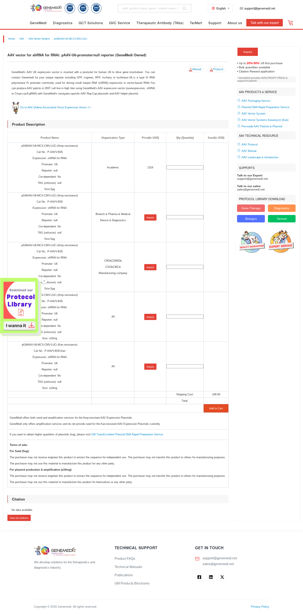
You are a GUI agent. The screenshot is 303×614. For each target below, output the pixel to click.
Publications (124, 575)
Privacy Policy (260, 606)
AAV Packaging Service (255, 100)
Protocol (218, 69)
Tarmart (282, 218)
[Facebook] (199, 577)
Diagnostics (281, 208)
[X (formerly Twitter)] (222, 577)
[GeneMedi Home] (71, 551)
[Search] (184, 8)
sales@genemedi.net (218, 564)
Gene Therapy (251, 208)
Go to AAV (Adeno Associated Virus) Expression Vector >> (55, 107)
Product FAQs (125, 558)
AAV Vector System (39, 38)
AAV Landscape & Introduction (259, 157)
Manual (197, 69)
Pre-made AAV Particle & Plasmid (261, 126)
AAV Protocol (249, 144)
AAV (21, 38)
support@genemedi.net (220, 558)
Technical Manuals (128, 567)
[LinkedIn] (211, 577)
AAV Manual (248, 151)
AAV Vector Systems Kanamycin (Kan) (264, 120)
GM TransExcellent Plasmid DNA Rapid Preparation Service (127, 434)
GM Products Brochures (132, 583)
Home (11, 38)
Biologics (251, 218)
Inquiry (247, 51)
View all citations (19, 518)
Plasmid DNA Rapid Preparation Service (265, 107)
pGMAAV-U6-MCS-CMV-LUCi (70, 38)
